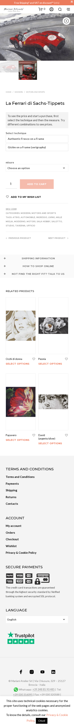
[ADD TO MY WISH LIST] (33, 359)
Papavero (11, 435)
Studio (10, 225)
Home (8, 92)
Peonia (42, 358)
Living (51, 217)
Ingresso (41, 217)
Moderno (19, 221)
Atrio (16, 217)
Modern (19, 92)
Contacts (12, 503)
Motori (31, 221)
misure (10, 162)
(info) (56, 2)
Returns (11, 497)
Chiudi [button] (41, 720)
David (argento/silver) (46, 437)
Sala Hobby (43, 221)
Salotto (56, 221)
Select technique (16, 133)
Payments (12, 483)
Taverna (20, 225)
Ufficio (31, 225)
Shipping (11, 490)
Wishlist (11, 546)
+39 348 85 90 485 (43, 689)
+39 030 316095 (23, 694)
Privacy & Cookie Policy (21, 552)
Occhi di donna (14, 358)
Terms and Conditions (20, 476)
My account (13, 525)
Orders (10, 532)
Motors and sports (35, 92)
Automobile (28, 217)
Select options (17, 363)
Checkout (12, 539)
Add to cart (36, 184)
